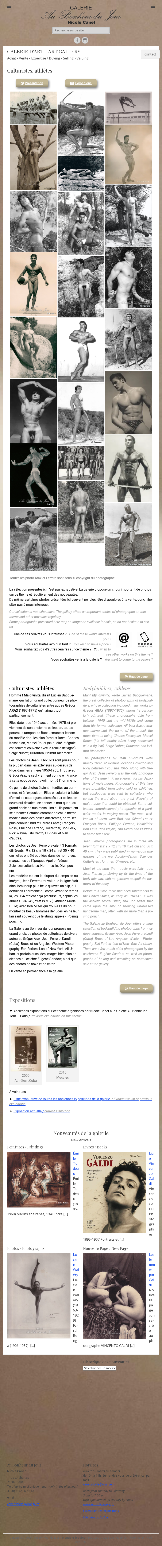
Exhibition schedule (96, 1517)
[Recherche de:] (81, 30)
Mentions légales (73, 1537)
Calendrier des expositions (101, 1511)
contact (150, 54)
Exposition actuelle (42, 1111)
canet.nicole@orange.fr (23, 1504)
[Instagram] (85, 40)
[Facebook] (77, 40)
